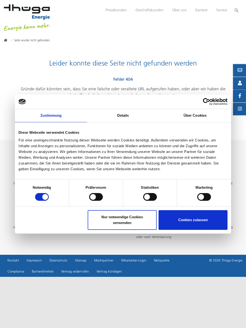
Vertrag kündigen (109, 271)
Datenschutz (58, 260)
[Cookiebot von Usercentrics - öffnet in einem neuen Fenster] (206, 101)
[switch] (96, 197)
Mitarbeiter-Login (133, 260)
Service (221, 10)
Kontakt (13, 260)
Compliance (15, 271)
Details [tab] (123, 115)
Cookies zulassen (193, 220)
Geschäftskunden (149, 10)
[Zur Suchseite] (236, 8)
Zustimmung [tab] (51, 115)
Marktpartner (104, 260)
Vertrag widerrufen (75, 271)
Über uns (179, 10)
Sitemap (80, 260)
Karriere (201, 10)
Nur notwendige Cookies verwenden (122, 220)
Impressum (34, 260)
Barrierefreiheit (43, 271)
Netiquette (161, 260)
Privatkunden (116, 10)
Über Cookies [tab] (195, 115)
